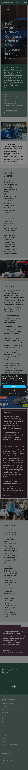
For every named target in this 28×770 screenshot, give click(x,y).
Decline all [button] (14, 390)
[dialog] (14, 385)
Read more (4, 383)
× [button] (24, 375)
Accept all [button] (14, 386)
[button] (14, 394)
